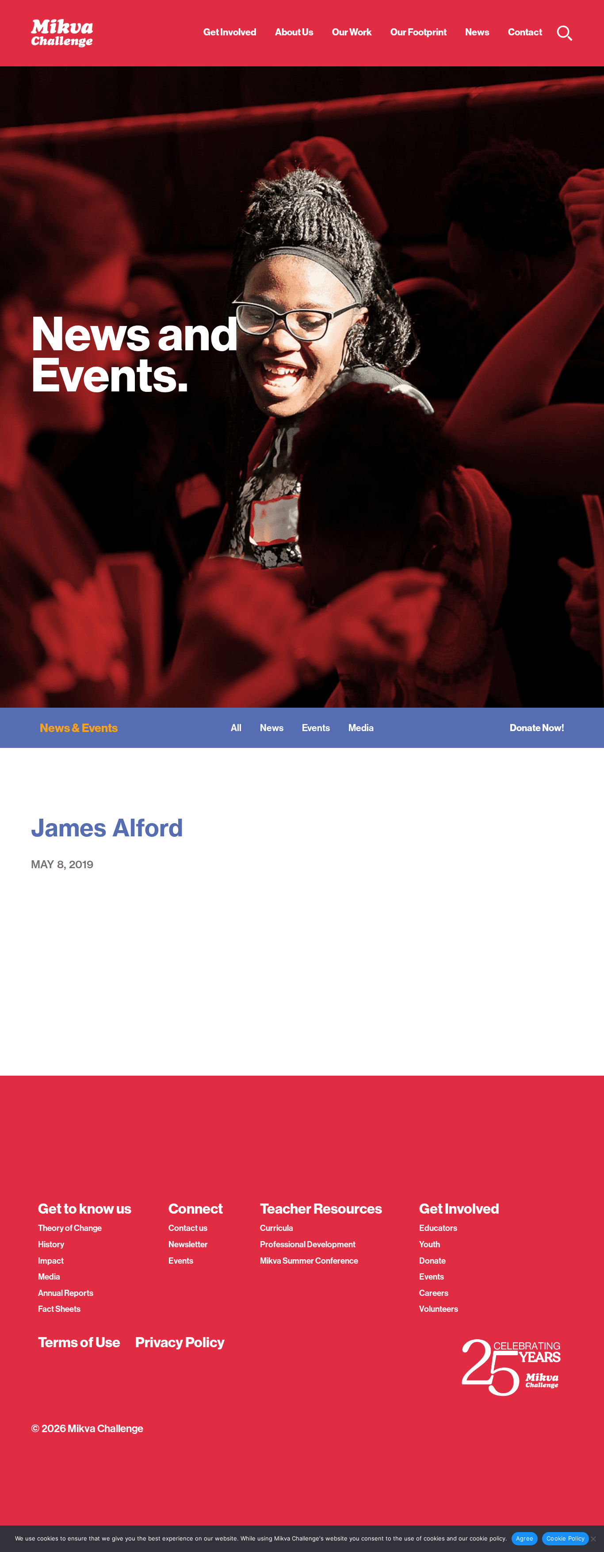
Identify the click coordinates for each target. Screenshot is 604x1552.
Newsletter (188, 1244)
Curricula (276, 1228)
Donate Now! (537, 728)
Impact (51, 1261)
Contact (525, 32)
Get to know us (84, 1209)
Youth (429, 1244)
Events (316, 728)
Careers (433, 1293)
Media (361, 728)
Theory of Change (70, 1228)
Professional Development (308, 1244)
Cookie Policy (566, 1538)
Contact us (187, 1228)
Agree (524, 1538)
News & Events (79, 727)
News (477, 32)
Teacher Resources (321, 1209)
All (236, 728)
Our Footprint (418, 32)
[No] (593, 1538)
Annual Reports (65, 1293)
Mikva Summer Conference (309, 1261)
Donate (432, 1261)
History (51, 1244)
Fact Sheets (59, 1309)
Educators (438, 1228)
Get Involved (229, 32)
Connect (195, 1209)
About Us (294, 32)
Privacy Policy (180, 1342)
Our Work (352, 32)
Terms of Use (79, 1342)
